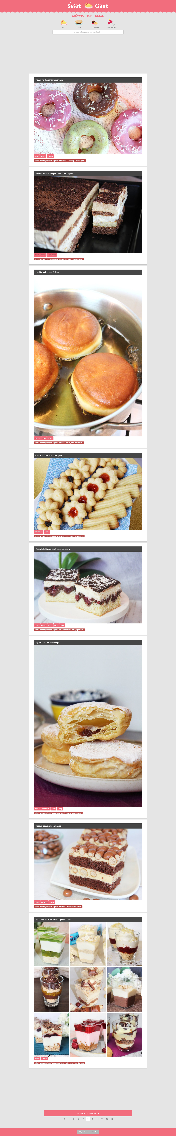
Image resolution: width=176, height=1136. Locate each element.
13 (112, 1119)
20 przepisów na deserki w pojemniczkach (52, 919)
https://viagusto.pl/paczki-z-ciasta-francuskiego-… (65, 813)
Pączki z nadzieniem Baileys (47, 272)
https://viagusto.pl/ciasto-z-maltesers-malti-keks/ (64, 907)
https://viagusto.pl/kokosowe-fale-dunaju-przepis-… (65, 630)
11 (102, 1119)
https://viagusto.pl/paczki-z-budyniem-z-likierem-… (65, 443)
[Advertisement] (88, 54)
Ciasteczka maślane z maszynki (48, 455)
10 (98, 1119)
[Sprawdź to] (89, 15)
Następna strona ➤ (88, 1113)
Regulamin (83, 1131)
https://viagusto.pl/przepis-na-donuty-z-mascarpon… (66, 161)
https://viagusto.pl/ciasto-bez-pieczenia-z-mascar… (65, 259)
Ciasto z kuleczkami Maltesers (48, 826)
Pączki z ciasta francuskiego (47, 642)
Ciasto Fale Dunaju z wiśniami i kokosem (52, 549)
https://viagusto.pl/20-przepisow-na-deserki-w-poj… (66, 1063)
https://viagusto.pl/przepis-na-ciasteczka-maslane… (65, 536)
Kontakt (94, 1131)
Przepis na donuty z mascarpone (49, 80)
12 (107, 1119)
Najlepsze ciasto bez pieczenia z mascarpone (54, 173)
